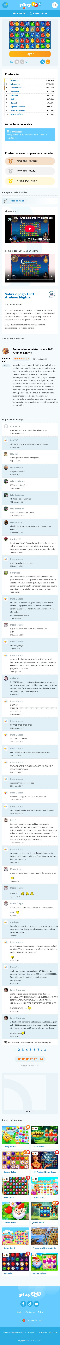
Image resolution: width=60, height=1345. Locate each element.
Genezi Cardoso (18, 88)
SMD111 (14, 99)
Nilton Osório (17, 114)
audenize (15, 91)
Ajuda (19, 1312)
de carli (14, 103)
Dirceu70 (14, 80)
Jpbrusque (15, 84)
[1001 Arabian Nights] (30, 35)
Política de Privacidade (13, 1332)
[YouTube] (36, 1304)
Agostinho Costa (18, 106)
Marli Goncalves (18, 110)
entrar (21, 13)
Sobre (40, 1312)
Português (32, 1320)
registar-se (40, 13)
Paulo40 (14, 95)
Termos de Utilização (47, 1332)
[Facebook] (23, 1304)
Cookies (30, 1332)
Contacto (30, 1312)
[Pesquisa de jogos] (55, 5)
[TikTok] (30, 1304)
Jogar (30, 54)
